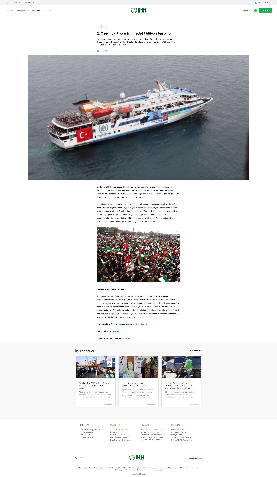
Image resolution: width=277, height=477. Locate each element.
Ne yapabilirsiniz (38, 10)
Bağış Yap (265, 10)
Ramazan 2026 (86, 435)
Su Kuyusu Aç (85, 432)
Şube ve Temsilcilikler (180, 437)
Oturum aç (246, 10)
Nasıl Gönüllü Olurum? (119, 437)
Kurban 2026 (85, 437)
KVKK (112, 432)
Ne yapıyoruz (23, 10)
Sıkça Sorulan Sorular (119, 435)
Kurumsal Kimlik (177, 432)
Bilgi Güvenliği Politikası (120, 440)
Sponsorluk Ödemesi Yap (151, 430)
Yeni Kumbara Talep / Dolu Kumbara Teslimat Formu (152, 438)
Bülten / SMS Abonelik (180, 440)
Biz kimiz (10, 10)
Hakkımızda (176, 430)
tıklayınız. (115, 331)
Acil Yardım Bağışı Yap (89, 430)
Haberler (104, 27)
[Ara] (50, 10)
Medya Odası (176, 435)
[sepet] (255, 10)
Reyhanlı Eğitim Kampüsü (151, 435)
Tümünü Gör (195, 351)
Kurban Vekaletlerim (149, 432)
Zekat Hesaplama (117, 430)
